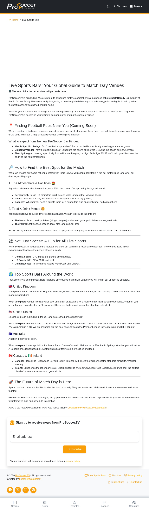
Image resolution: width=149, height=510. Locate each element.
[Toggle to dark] (108, 6)
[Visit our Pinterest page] (33, 490)
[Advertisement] (74, 54)
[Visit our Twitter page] (18, 490)
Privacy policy (134, 475)
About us (116, 475)
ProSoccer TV (22, 475)
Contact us (136, 482)
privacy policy (73, 461)
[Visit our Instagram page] (26, 490)
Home (15, 20)
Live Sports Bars (97, 475)
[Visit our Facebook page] (10, 490)
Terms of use (117, 482)
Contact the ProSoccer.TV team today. (87, 407)
